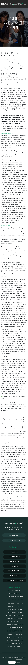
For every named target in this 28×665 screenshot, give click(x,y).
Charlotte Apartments (15, 597)
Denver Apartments (15, 612)
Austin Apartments (14, 594)
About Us (14, 552)
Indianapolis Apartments (15, 615)
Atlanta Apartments (14, 590)
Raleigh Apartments (15, 634)
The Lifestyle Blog (15, 571)
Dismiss (18, 662)
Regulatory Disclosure (15, 580)
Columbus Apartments (15, 603)
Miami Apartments (14, 621)
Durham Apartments (14, 637)
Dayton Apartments (15, 609)
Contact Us (14, 575)
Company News (14, 557)
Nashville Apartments (15, 628)
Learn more (19, 659)
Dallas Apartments (14, 606)
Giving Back (14, 561)
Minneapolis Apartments (14, 625)
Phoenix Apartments (14, 631)
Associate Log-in (14, 535)
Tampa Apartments (14, 646)
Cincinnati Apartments (15, 600)
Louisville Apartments (15, 618)
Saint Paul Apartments (15, 640)
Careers (15, 566)
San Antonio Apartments (14, 643)
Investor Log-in (14, 540)
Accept (12, 662)
